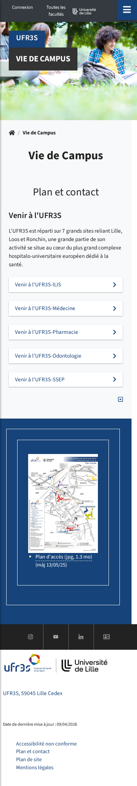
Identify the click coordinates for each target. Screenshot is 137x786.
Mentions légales (34, 767)
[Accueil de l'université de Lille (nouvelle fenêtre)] (84, 11)
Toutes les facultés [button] (55, 11)
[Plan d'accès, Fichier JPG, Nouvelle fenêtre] (63, 503)
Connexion (22, 7)
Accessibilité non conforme (46, 744)
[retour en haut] (120, 400)
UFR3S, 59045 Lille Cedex (32, 693)
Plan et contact (33, 751)
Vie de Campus (39, 133)
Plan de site (29, 759)
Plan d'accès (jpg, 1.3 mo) (63, 557)
